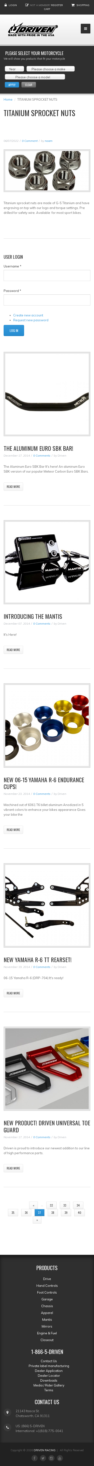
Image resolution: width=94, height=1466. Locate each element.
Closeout (47, 1340)
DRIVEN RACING (44, 1450)
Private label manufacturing (49, 1366)
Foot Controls (47, 1292)
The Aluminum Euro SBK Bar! (38, 448)
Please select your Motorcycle (34, 53)
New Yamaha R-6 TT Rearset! (38, 959)
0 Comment (30, 141)
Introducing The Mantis (33, 616)
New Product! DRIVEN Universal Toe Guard (47, 1126)
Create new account (28, 315)
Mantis (47, 1319)
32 (51, 1205)
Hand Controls (47, 1286)
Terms (48, 1390)
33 (64, 1205)
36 (26, 1212)
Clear (28, 85)
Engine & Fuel (47, 1333)
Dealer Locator (49, 1375)
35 (13, 1212)
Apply (11, 85)
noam (49, 141)
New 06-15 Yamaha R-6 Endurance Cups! (44, 783)
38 (52, 1212)
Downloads (48, 1380)
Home (8, 99)
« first (17, 1205)
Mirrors (47, 1326)
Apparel (47, 1313)
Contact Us (49, 1361)
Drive (47, 1279)
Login (13, 5)
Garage (47, 1299)
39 (66, 1212)
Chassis (47, 1306)
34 (78, 1205)
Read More (13, 486)
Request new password (30, 320)
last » (52, 1220)
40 (79, 1212)
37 (39, 1212)
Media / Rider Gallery (49, 1385)
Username (12, 266)
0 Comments (41, 455)
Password (12, 291)
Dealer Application (49, 1371)
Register (57, 5)
